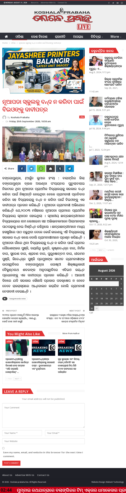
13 (111, 293)
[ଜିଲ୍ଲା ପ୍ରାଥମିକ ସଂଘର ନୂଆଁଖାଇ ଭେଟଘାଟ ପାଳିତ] (95, 82)
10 (97, 293)
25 (101, 303)
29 (121, 303)
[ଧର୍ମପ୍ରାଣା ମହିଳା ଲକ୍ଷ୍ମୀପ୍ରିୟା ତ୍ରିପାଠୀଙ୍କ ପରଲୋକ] (95, 102)
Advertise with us (48, 2)
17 (97, 298)
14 (116, 293)
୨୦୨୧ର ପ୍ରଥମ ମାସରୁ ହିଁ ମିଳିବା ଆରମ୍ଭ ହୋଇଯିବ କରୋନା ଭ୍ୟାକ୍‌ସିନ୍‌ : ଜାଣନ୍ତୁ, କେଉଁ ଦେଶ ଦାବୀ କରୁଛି (20, 318)
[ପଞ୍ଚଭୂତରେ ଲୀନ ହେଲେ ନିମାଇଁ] (95, 160)
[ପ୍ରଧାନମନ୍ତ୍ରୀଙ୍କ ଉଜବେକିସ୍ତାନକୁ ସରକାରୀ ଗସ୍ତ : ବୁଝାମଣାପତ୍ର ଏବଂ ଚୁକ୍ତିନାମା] (43, 347)
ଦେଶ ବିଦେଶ (39, 36)
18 (101, 298)
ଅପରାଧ (78, 36)
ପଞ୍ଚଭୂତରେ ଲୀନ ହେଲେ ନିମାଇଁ (114, 158)
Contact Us (62, 2)
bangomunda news (18, 299)
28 (116, 303)
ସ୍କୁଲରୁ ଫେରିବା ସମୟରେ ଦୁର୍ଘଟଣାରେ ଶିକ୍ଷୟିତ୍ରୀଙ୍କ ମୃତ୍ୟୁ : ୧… (105, 63)
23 (92, 303)
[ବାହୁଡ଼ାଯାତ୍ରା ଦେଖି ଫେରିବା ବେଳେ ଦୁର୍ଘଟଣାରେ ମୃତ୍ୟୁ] (95, 120)
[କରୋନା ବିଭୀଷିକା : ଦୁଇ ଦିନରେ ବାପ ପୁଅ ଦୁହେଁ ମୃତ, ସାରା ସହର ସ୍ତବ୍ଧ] (95, 176)
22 (121, 298)
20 (111, 298)
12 (106, 293)
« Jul (91, 312)
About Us (34, 2)
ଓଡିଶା (20, 36)
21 (116, 298)
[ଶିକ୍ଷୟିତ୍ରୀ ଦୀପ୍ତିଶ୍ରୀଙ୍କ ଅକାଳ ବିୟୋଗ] (95, 235)
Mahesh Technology (115, 482)
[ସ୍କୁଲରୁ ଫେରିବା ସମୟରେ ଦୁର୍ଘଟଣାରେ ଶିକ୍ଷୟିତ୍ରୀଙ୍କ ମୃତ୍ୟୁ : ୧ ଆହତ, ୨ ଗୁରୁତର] (95, 61)
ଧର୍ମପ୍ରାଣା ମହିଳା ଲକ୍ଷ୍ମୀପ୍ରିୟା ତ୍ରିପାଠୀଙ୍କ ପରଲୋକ (113, 102)
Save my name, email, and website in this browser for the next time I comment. (43, 454)
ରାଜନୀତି (60, 36)
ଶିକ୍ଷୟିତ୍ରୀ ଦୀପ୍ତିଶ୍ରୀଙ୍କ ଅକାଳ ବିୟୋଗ (112, 234)
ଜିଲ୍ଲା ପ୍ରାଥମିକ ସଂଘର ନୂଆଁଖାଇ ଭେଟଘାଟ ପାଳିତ (113, 81)
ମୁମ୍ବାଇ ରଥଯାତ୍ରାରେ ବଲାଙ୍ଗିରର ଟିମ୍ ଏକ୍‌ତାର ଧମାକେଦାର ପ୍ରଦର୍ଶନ (58, 490)
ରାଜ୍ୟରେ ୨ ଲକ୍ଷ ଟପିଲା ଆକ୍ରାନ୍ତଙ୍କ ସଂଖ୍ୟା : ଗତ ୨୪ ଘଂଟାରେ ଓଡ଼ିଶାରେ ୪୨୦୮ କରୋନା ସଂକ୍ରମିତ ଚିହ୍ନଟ (65, 318)
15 (121, 293)
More (114, 36)
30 (92, 308)
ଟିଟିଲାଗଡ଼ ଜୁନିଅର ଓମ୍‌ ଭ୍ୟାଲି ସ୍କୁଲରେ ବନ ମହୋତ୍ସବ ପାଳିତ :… (106, 140)
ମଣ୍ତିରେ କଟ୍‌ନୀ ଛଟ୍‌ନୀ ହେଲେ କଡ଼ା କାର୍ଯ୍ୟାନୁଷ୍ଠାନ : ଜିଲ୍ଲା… (114, 196)
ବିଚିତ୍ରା (96, 36)
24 (97, 303)
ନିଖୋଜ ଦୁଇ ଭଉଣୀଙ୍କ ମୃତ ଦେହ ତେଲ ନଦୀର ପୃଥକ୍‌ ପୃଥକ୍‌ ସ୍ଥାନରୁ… (106, 215)
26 (106, 303)
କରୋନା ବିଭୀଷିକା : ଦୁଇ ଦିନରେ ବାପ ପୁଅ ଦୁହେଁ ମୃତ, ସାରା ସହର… (114, 177)
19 (106, 298)
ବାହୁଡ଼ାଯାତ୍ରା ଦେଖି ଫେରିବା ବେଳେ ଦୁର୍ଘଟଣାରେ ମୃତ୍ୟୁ (114, 121)
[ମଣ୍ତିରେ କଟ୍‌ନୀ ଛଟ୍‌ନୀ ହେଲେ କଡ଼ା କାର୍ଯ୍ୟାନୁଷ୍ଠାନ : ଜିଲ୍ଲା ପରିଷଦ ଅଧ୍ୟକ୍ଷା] (95, 195)
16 (92, 298)
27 (111, 303)
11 (101, 293)
